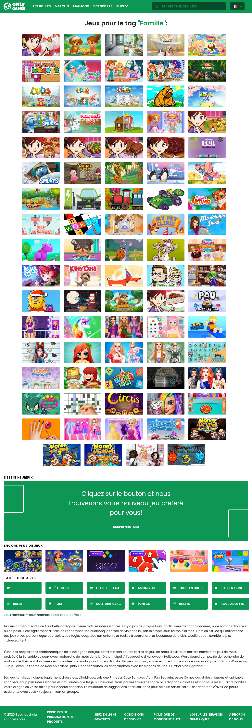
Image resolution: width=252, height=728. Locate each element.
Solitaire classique (110, 604)
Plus (120, 6)
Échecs (144, 604)
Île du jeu (62, 588)
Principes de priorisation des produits (61, 717)
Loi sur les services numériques (206, 716)
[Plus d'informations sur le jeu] (54, 51)
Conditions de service (134, 716)
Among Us (146, 588)
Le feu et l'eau (107, 588)
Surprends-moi (126, 527)
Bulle (17, 604)
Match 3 (62, 6)
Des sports (102, 6)
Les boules (42, 6)
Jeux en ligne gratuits (105, 716)
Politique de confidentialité (167, 716)
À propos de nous (237, 716)
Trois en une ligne (193, 588)
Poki (58, 604)
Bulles (184, 604)
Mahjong (81, 6)
